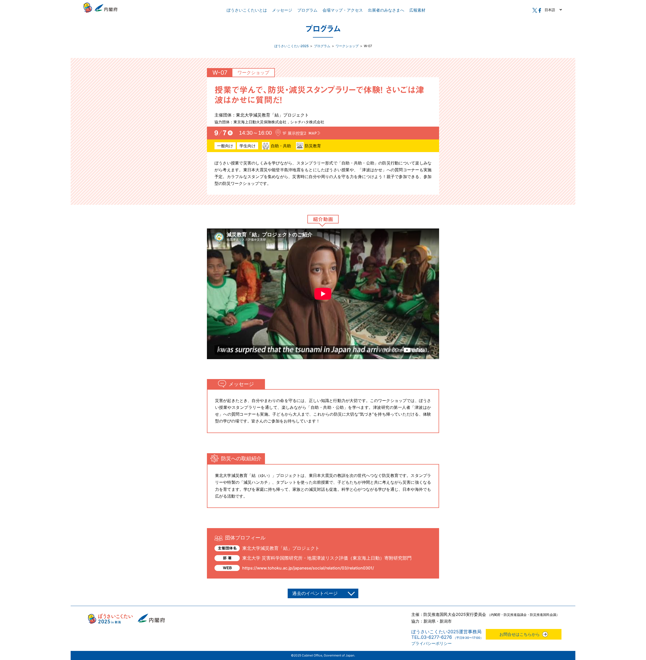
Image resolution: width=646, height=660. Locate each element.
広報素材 (417, 10)
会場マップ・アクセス (342, 10)
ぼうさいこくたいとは (247, 10)
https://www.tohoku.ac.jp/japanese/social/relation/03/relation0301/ (308, 568)
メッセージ (282, 10)
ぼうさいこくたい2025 (291, 46)
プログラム (307, 10)
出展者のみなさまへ (386, 10)
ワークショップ (347, 46)
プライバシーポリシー (431, 643)
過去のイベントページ (315, 593)
